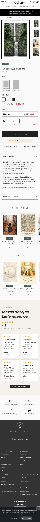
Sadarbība (23, 461)
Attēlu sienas (5, 454)
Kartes (3, 467)
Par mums (23, 454)
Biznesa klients (24, 491)
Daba (3, 72)
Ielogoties (23, 478)
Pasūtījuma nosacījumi (7, 484)
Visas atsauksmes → (20, 386)
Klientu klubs (24, 488)
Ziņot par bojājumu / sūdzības (28, 494)
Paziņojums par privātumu (8, 491)
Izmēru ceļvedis (11, 121)
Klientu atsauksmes (25, 457)
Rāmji (2, 461)
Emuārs (3, 478)
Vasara (8, 72)
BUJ (21, 484)
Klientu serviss (24, 481)
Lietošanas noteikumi (7, 488)
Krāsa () (6, 95)
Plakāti (3, 457)
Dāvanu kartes (21, 439)
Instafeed (3, 481)
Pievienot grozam (21, 134)
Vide (21, 464)
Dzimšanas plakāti (6, 464)
